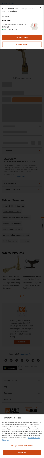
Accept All (22, 452)
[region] (22, 436)
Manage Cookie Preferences (22, 446)
